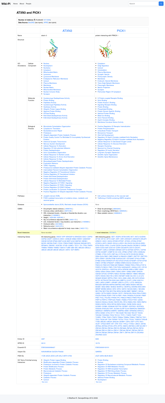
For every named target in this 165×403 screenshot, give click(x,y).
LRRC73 (121, 282)
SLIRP (122, 308)
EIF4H (139, 260)
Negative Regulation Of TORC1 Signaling (57, 183)
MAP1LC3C (71, 241)
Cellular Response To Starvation (54, 146)
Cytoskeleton (102, 70)
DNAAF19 (116, 256)
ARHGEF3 (128, 239)
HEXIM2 (123, 274)
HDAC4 (116, 274)
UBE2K (109, 321)
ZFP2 (115, 326)
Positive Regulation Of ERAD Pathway (57, 187)
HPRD (46, 22)
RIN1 (135, 302)
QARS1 (140, 300)
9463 (97, 339)
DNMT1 (130, 256)
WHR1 (108, 324)
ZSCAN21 (140, 332)
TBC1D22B (120, 313)
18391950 (52, 217)
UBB (72, 247)
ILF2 (142, 276)
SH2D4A (98, 308)
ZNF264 (110, 328)
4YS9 (70, 356)
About (22, 3)
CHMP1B (111, 252)
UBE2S (44, 250)
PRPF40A (111, 300)
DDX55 (141, 254)
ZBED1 (137, 324)
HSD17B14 (110, 276)
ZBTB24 (98, 326)
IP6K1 (115, 278)
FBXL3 (133, 265)
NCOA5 (130, 289)
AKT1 (132, 237)
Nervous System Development (54, 144)
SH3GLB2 (105, 308)
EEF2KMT (130, 258)
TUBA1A (62, 247)
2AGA (48, 356)
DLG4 (102, 256)
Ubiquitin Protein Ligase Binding (54, 109)
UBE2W (50, 250)
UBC (76, 247)
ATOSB (115, 241)
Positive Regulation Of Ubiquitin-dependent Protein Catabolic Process (67, 191)
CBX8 (97, 247)
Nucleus (46, 63)
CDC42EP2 (125, 247)
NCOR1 (44, 243)
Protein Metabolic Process (52, 369)
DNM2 (74, 239)
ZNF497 (128, 330)
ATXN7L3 (98, 243)
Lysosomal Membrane (51, 76)
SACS (139, 304)
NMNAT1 (135, 291)
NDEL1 (135, 289)
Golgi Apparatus (103, 65)
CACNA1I (112, 232)
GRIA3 (103, 271)
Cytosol (46, 81)
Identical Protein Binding (52, 111)
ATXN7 (139, 241)
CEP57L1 (137, 250)
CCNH (118, 247)
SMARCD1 (99, 311)
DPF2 (97, 258)
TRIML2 (132, 317)
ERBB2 (117, 263)
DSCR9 (108, 258)
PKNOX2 (130, 295)
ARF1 (118, 239)
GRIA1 (141, 269)
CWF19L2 (114, 254)
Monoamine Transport (105, 133)
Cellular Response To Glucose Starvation (112, 144)
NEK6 (119, 291)
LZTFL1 (126, 282)
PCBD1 (143, 293)
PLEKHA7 (137, 295)
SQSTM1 (59, 245)
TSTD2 (120, 319)
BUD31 (102, 245)
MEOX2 (139, 284)
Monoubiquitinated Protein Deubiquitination (58, 161)
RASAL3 (105, 302)
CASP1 (49, 239)
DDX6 (97, 256)
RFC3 (125, 302)
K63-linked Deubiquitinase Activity (55, 115)
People (28, 3)
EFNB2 (97, 260)
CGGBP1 (104, 252)
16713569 (46, 20)
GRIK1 (113, 271)
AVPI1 (105, 243)
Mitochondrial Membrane (52, 89)
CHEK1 (62, 239)
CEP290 (130, 250)
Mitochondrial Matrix (50, 72)
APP (63, 237)
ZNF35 (141, 328)
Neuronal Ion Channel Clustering (109, 148)
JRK (133, 278)
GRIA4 (108, 271)
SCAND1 (98, 306)
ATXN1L (128, 241)
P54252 (60, 351)
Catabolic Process (49, 377)
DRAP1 (102, 258)
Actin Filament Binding (105, 118)
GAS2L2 (135, 267)
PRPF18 (98, 300)
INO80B (98, 278)
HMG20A (141, 274)
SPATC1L (140, 311)
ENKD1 (98, 263)
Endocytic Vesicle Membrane (108, 81)
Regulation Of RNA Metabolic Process (111, 366)
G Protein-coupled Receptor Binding (110, 98)
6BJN (106, 356)
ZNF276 (116, 328)
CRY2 (135, 252)
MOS (140, 287)
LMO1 (97, 282)
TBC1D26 (127, 313)
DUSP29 (119, 258)
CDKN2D (118, 250)
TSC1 (144, 317)
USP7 (132, 321)
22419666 (59, 224)
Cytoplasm (47, 70)
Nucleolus (46, 68)
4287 (43, 339)
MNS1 (108, 287)
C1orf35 (112, 245)
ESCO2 (128, 263)
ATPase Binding (49, 113)
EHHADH (109, 260)
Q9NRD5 (98, 351)
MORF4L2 (128, 287)
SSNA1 (103, 313)
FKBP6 (97, 267)
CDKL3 (105, 250)
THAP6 (128, 315)
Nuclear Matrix (48, 87)
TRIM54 (44, 247)
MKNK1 (85, 241)
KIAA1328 (115, 280)
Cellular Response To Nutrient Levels (56, 154)
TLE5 (139, 315)
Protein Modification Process (53, 366)
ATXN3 (67, 30)
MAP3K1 (78, 241)
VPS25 (103, 324)
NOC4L (140, 291)
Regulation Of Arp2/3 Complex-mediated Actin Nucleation (118, 137)
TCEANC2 (105, 315)
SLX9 (127, 308)
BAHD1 (110, 243)
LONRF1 (108, 282)
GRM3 (129, 271)
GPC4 (120, 269)
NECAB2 (142, 289)
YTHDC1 (132, 324)
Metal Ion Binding (104, 115)
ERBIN (123, 263)
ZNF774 (133, 332)
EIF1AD (115, 260)
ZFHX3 (110, 326)
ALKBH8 (142, 237)
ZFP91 (120, 326)
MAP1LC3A (62, 241)
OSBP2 (108, 293)
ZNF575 (140, 330)
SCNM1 (105, 306)
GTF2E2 (104, 274)
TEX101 (117, 315)
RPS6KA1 (44, 245)
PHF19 (114, 295)
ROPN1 (104, 304)
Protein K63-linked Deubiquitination (55, 176)
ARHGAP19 (70, 237)
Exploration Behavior (50, 163)
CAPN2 (44, 239)
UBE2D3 (81, 247)
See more (45, 382)
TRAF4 (109, 317)
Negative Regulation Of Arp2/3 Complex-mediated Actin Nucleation (121, 139)
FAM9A (127, 265)
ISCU (120, 278)
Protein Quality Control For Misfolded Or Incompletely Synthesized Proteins (66, 138)
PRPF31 (105, 300)
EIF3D (121, 260)
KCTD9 (108, 280)
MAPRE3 (118, 284)
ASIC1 (84, 237)
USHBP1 (122, 321)
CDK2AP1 (99, 250)
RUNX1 (124, 304)
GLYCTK (98, 269)
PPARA (114, 297)
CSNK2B (68, 239)
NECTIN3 (106, 291)
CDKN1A (56, 239)
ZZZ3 (105, 334)
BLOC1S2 (131, 243)
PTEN (130, 300)
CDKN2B (111, 250)
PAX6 (134, 293)
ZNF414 (110, 330)
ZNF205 (98, 328)
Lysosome (47, 74)
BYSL (107, 245)
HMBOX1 (129, 274)
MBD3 (128, 284)
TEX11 (76, 245)
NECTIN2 (98, 291)
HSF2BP (122, 276)
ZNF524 (134, 330)
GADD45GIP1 (126, 267)
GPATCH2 (113, 269)
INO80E (104, 278)
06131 (43, 343)
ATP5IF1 (121, 241)
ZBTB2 (143, 324)
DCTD (128, 254)
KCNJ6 (142, 278)
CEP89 (143, 250)
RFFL (89, 243)
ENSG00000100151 (102, 347)
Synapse (46, 94)
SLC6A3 (117, 308)
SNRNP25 (107, 311)
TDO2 (112, 315)
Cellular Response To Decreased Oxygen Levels (114, 141)
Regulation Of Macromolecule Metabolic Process (115, 375)
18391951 (60, 217)
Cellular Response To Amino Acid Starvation (59, 157)
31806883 (55, 215)
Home (15, 3)
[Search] (161, 3)
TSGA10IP (104, 319)
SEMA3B (111, 306)
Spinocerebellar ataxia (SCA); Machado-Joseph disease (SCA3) (65, 204)
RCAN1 (111, 302)
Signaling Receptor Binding (107, 105)
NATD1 (124, 289)
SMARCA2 (133, 308)
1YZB (43, 356)
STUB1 (65, 245)
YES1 (121, 324)
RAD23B (84, 243)
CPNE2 (124, 252)
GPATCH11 (106, 269)
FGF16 (143, 265)
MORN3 (135, 287)
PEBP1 (109, 295)
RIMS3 (130, 302)
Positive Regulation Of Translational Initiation (59, 174)
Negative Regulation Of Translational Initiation (59, 172)
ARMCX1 (98, 241)
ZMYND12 (132, 326)
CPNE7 (130, 252)
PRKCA (123, 297)
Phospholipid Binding (105, 109)
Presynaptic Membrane (106, 85)
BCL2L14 (116, 243)
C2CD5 (118, 245)
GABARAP (86, 239)
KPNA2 (55, 241)
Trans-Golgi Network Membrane (109, 83)
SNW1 (127, 311)
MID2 (103, 287)
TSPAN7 (115, 319)
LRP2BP (114, 282)
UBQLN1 (62, 250)
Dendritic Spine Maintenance (108, 157)
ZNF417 (116, 330)
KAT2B (49, 241)
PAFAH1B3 (128, 293)
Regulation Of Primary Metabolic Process (112, 373)
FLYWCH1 (104, 267)
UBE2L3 (88, 247)
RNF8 (139, 302)
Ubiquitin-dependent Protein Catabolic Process (59, 135)
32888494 (117, 213)
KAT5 (137, 278)
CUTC (109, 254)
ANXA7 (59, 237)
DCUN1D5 (134, 254)
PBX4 (139, 293)
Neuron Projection (104, 87)
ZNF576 (98, 332)
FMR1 (111, 267)
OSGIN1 (115, 293)
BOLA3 (138, 243)
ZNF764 (127, 332)
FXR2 (119, 267)
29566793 (68, 208)
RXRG (134, 304)
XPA (116, 324)
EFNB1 (142, 258)
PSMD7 (71, 243)
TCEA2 (140, 313)
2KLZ (61, 356)
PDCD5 (98, 295)
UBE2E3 (103, 321)
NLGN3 (123, 291)
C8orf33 (129, 245)
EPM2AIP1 (111, 263)
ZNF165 (139, 326)
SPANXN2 (133, 311)
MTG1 (119, 289)
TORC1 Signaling (49, 165)
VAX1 (141, 321)
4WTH (65, 356)
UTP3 (137, 321)
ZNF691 (116, 332)
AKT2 (137, 237)
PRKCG (129, 297)
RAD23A (77, 243)
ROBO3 (98, 304)
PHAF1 (55, 243)
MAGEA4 (138, 282)
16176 (97, 343)
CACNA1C (136, 245)
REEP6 (116, 302)
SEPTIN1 (118, 306)
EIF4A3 (126, 260)
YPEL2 (125, 324)
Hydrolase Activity (49, 107)
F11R (140, 263)
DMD (111, 256)
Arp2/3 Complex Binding (106, 120)
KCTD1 (97, 280)
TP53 (85, 245)
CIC (116, 252)
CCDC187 (111, 247)
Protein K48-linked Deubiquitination (55, 178)
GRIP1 (123, 271)
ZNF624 (110, 332)
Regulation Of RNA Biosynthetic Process (112, 371)
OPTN (103, 293)
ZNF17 (144, 326)
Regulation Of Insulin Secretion (108, 150)
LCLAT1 (129, 280)
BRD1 (143, 243)
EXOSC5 (135, 263)
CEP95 (97, 252)
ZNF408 (98, 330)
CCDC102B (104, 247)
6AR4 (102, 356)
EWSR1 (79, 239)
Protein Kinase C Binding (106, 102)
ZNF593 (104, 332)
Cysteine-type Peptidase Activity (54, 105)
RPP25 (113, 304)
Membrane (47, 85)
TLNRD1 (98, 317)
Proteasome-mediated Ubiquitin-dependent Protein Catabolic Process (67, 167)
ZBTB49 (105, 326)
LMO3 (102, 282)
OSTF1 (120, 293)
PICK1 (121, 30)
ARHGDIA (78, 237)
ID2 (131, 276)
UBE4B (55, 250)
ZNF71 (122, 332)
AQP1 (113, 239)
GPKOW (125, 269)
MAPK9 (112, 284)
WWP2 (76, 250)
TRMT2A (139, 317)
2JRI (56, 356)
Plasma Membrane (50, 83)
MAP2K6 (106, 284)
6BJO (111, 356)
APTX (109, 239)
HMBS (135, 274)
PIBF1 (120, 295)
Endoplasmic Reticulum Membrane (55, 79)
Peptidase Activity (49, 102)
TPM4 (104, 317)
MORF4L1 (120, 287)
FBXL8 (138, 265)
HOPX (97, 276)
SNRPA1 (114, 311)
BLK (126, 243)
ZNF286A (123, 328)
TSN (109, 319)
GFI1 (140, 267)
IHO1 (135, 276)
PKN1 (125, 295)
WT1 (113, 324)
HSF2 (116, 276)
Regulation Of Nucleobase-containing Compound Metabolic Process (121, 364)
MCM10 (133, 284)
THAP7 (134, 315)
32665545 (122, 211)
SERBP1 (125, 306)
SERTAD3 (140, 306)
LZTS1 (132, 282)
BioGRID (31, 22)
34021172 (73, 219)
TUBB (68, 247)
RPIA (109, 304)
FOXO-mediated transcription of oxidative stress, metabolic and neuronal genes (65, 199)
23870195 (68, 211)
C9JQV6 (55, 351)
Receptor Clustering (104, 146)
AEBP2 (118, 237)
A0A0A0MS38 (46, 351)
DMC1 (106, 256)
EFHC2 (137, 258)
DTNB (113, 258)
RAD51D (98, 302)
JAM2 (124, 278)
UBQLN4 (115, 321)
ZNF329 (129, 328)
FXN (114, 267)
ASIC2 (110, 241)
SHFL (111, 308)
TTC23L (131, 319)
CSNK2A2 (141, 252)
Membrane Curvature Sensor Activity (110, 122)
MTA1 (115, 289)
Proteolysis (47, 133)
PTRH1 (134, 300)
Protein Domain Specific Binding (109, 111)
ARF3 (122, 239)
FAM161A (98, 265)
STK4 (108, 313)
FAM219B (113, 265)
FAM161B (106, 265)
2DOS (52, 356)
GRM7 (134, 271)
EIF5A (144, 260)
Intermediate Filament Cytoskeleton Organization (60, 170)
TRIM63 (56, 247)
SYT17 (113, 313)
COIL (120, 252)
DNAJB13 (124, 256)
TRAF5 (114, 317)
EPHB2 (103, 263)
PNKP (144, 295)
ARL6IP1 (144, 239)
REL (121, 302)
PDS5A (103, 295)
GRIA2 (97, 271)
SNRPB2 (121, 311)
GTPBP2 (111, 274)
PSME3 (124, 300)
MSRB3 (103, 289)
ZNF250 (104, 328)
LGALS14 (140, 280)
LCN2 (134, 280)
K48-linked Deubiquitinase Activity (55, 118)
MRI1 (144, 287)
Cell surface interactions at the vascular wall (113, 196)
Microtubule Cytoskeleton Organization (57, 126)
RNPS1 (144, 302)
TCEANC (98, 315)
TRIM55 (50, 247)
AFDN (124, 237)
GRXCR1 (139, 271)
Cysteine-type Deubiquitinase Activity (56, 98)
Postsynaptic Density (105, 76)
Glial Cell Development (106, 135)
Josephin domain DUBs (51, 196)
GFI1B (144, 267)
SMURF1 (52, 245)
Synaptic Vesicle (103, 74)
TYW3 (97, 321)
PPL (118, 297)
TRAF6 (89, 245)
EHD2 (103, 260)
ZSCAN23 (98, 334)
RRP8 (119, 304)
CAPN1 (90, 237)
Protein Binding (48, 100)
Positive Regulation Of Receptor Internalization (114, 126)
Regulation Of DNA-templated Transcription (113, 369)
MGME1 (98, 287)
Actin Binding (102, 100)
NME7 (129, 291)
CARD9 (143, 245)
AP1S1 (103, 239)
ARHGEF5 (136, 239)
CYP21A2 (122, 254)
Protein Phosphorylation (106, 128)
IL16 (138, 276)
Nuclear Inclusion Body (51, 92)
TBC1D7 (134, 313)
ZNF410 (104, 330)
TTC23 (126, 319)
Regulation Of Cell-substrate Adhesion (56, 148)
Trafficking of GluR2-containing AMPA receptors (114, 198)
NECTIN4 (113, 291)
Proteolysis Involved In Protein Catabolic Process (60, 364)
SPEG (97, 313)
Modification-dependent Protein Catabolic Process (60, 362)
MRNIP (97, 289)
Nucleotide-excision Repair (52, 130)
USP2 (128, 321)
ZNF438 (122, 330)
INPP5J (110, 278)
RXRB (129, 304)
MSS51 (109, 289)
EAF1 (124, 258)
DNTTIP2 (144, 256)
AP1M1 (98, 239)
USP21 (67, 250)
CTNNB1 (98, 254)
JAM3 (129, 278)
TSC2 (97, 319)
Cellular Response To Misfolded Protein (57, 181)
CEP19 (124, 250)
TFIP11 (123, 315)
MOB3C (113, 287)
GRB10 (131, 269)
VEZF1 (97, 324)
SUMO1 (71, 245)
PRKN (65, 243)
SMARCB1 (141, 308)
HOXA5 (103, 276)
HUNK (127, 276)
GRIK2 (118, 271)
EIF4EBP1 (133, 260)
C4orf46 (123, 245)
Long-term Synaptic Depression (109, 152)
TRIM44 (120, 317)
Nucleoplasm (48, 65)
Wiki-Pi (5, 3)
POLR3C (108, 297)
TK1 (81, 245)
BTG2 (97, 245)
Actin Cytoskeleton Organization (54, 152)
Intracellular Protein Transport (108, 130)
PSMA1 (118, 300)
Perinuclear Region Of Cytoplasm (109, 92)
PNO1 (97, 297)
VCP (72, 250)
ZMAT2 (125, 326)
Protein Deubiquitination (51, 150)
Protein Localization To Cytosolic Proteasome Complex (62, 189)
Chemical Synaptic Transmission (54, 141)
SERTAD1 (132, 306)
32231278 (59, 226)
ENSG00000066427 (48, 347)
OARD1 (98, 293)
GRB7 (136, 269)
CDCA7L (138, 247)
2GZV (97, 356)
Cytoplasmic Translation (51, 128)
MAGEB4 (98, 284)
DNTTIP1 (137, 256)
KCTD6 (103, 280)
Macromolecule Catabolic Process (55, 371)
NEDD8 (49, 243)
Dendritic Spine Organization (108, 154)
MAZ (124, 284)
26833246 (116, 208)
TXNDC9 (138, 319)
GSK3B (44, 241)
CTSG (104, 254)
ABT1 (113, 237)
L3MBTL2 (122, 280)
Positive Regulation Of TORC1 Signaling (57, 185)
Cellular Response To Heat (52, 159)
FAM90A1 (121, 265)
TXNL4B (144, 319)
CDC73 (131, 247)
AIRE (128, 237)
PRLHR (139, 297)
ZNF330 (135, 328)
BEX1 (122, 243)
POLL (102, 297)
